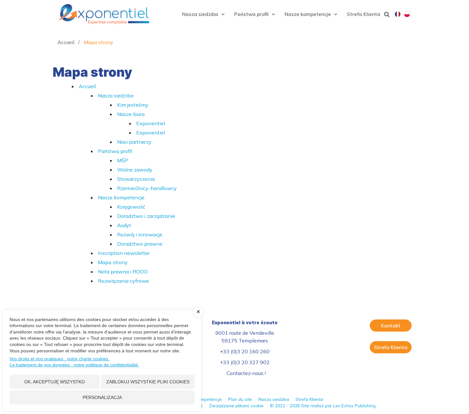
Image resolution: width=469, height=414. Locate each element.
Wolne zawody (135, 169)
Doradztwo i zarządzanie (146, 216)
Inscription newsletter (124, 253)
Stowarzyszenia (136, 179)
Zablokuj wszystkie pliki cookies (148, 381)
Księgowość (131, 206)
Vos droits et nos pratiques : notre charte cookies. (59, 358)
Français (398, 14)
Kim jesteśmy (132, 105)
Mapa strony (113, 262)
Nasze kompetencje (121, 197)
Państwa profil (115, 151)
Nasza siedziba (115, 95)
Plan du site (240, 399)
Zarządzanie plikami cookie (236, 405)
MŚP (122, 160)
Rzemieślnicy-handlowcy (147, 188)
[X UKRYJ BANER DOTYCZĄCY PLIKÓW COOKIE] (198, 312)
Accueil (87, 86)
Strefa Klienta (390, 347)
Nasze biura (131, 114)
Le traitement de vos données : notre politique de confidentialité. (74, 364)
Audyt (124, 225)
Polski (407, 14)
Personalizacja (102, 397)
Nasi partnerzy (134, 142)
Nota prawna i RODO (123, 271)
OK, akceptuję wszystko (54, 381)
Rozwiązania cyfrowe (123, 281)
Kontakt (390, 325)
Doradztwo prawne (139, 244)
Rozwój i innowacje (139, 234)
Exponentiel (150, 123)
